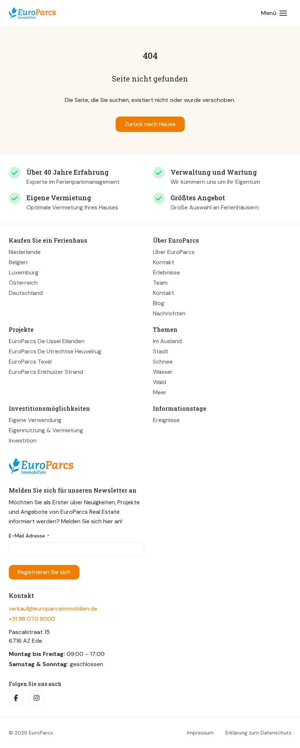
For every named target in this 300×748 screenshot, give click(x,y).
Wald (159, 382)
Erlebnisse (166, 272)
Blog (158, 303)
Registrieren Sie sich (44, 572)
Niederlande (25, 252)
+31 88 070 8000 (32, 619)
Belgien (18, 262)
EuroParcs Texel (30, 361)
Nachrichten (169, 313)
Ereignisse (166, 420)
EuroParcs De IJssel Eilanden (47, 341)
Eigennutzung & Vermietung (46, 430)
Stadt (160, 351)
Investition (23, 440)
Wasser (163, 372)
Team (160, 282)
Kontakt (163, 262)
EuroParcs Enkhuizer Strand (46, 372)
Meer (159, 392)
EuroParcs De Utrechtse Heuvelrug (55, 351)
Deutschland (26, 293)
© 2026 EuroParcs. (31, 732)
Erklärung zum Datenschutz (258, 732)
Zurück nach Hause (150, 124)
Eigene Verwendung (35, 420)
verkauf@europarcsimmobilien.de (53, 608)
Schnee (163, 361)
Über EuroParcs (174, 252)
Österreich (23, 282)
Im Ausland (167, 341)
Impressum (200, 732)
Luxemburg (23, 272)
